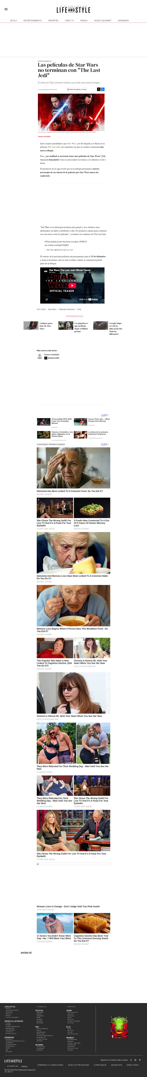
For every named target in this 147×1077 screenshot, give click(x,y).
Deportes (53, 20)
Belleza (71, 1019)
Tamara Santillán (51, 355)
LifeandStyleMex (131, 1060)
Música (84, 20)
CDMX (39, 1017)
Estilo (13, 20)
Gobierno (40, 1012)
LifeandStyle (42, 1006)
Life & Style (10, 1007)
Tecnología (10, 1046)
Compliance (100, 1065)
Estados (39, 1019)
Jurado (70, 1050)
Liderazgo (40, 1048)
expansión (123, 20)
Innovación (41, 1037)
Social (39, 1030)
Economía (9, 1042)
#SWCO (83, 241)
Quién (69, 1010)
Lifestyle (9, 1031)
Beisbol (8, 1024)
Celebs (70, 1032)
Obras (8, 1048)
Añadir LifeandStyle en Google (77, 89)
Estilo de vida (73, 1034)
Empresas (9, 1039)
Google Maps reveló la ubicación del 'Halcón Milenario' (115, 329)
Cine (79, 309)
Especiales (71, 1006)
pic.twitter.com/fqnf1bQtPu (57, 245)
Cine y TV (69, 20)
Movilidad (40, 1034)
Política (39, 1010)
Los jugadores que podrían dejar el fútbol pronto (81, 327)
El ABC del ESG (42, 1039)
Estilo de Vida (73, 1048)
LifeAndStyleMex (141, 1060)
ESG (7, 1049)
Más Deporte (10, 1030)
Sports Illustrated (14, 1021)
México (39, 1014)
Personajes (72, 1044)
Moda (70, 1017)
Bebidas (70, 1041)
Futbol (8, 1023)
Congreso (40, 1016)
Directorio (133, 1065)
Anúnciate (116, 1065)
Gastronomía (72, 1039)
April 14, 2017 (68, 250)
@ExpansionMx (53, 358)
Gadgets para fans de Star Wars (46, 326)
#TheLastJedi (51, 241)
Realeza (71, 1014)
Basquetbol (10, 1028)
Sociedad (40, 1023)
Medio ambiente (42, 1028)
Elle (68, 1027)
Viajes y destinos (74, 1043)
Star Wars (52, 309)
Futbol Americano (12, 1026)
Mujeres (9, 1051)
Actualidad (41, 1046)
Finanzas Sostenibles (45, 1035)
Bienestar (71, 1046)
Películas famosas (66, 309)
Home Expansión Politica (15, 1041)
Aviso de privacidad (78, 1065)
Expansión (9, 1037)
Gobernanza (41, 1032)
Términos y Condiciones (50, 1065)
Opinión (40, 1021)
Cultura (71, 1023)
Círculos (71, 1016)
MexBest (70, 1038)
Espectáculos (73, 1012)
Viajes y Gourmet (103, 20)
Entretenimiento (33, 20)
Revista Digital (11, 1033)
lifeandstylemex (137, 1060)
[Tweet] (98, 89)
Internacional (11, 1044)
